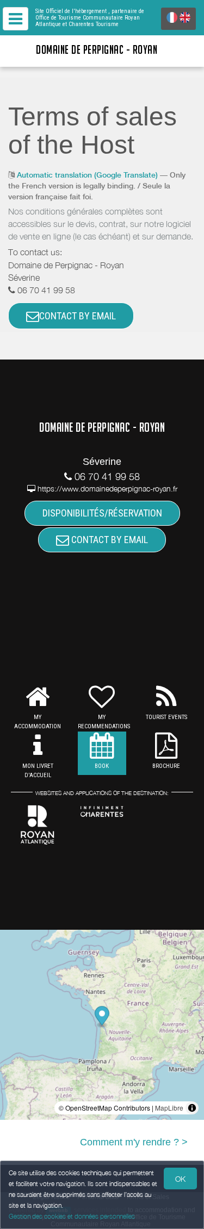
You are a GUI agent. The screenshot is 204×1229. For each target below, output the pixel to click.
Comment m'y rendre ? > (134, 1142)
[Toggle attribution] (192, 1107)
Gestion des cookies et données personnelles (72, 1216)
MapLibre (169, 1107)
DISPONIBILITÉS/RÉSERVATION (102, 513)
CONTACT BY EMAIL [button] (77, 316)
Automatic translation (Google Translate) (87, 175)
